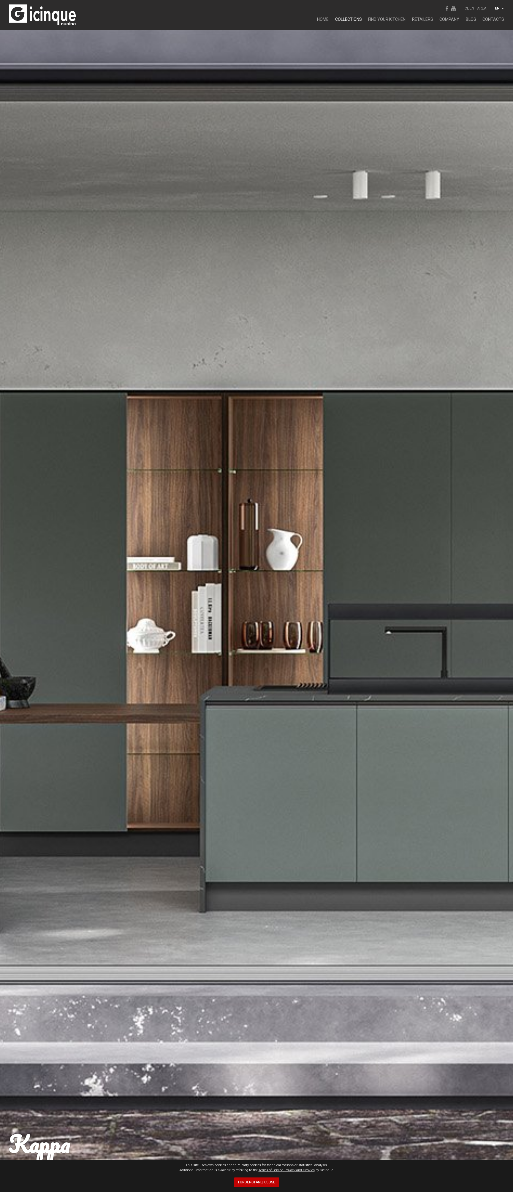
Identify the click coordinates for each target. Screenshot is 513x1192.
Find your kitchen (387, 19)
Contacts (493, 19)
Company (449, 19)
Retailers (422, 19)
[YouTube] (453, 8)
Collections (348, 19)
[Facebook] (446, 8)
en (498, 8)
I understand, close (256, 1182)
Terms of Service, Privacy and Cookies (287, 1170)
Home (323, 19)
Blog (471, 19)
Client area (475, 8)
